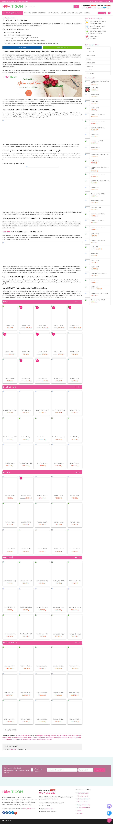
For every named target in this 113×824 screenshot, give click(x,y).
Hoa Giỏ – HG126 (58, 495)
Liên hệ (91, 1)
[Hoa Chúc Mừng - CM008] (75, 426)
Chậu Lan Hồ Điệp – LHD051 (9, 667)
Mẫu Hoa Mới (90, 73)
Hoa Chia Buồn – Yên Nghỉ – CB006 (42, 581)
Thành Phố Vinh (11, 18)
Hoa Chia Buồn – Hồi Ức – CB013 (26, 634)
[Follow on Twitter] (108, 1)
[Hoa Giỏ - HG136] (75, 511)
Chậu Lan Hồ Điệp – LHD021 (74, 693)
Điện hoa (6, 231)
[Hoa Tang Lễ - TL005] (75, 596)
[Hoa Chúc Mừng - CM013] (58, 452)
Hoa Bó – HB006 (74, 351)
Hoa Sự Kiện (79, 13)
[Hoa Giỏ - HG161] (75, 484)
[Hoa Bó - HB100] (58, 341)
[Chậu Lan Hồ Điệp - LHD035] (9, 681)
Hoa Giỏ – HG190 (10, 549)
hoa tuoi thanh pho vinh (49, 737)
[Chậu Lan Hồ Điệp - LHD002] (58, 681)
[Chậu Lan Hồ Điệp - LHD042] (58, 655)
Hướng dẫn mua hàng (83, 805)
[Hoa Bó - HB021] (42, 367)
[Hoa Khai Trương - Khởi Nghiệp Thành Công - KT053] (9, 426)
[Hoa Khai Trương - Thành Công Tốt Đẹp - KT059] (75, 452)
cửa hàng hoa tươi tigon (60, 735)
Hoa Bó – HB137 (42, 325)
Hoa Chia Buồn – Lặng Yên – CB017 (26, 608)
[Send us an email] (109, 1)
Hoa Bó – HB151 (26, 325)
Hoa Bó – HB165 (26, 378)
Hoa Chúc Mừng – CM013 (59, 464)
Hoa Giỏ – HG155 (58, 522)
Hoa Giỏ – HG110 (26, 522)
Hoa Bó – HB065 (74, 378)
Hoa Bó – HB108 (58, 325)
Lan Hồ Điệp (71, 13)
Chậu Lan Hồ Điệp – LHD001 (42, 667)
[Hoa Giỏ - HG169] (42, 538)
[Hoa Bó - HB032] (42, 341)
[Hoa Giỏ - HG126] (58, 484)
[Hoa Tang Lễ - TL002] (58, 596)
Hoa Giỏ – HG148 (58, 549)
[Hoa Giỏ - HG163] (9, 511)
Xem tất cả (77, 301)
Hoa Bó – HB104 (9, 351)
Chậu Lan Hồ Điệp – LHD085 (26, 667)
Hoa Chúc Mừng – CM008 (75, 437)
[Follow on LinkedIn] (12, 812)
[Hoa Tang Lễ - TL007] (58, 623)
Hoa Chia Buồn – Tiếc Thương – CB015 (26, 581)
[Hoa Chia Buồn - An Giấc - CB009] (75, 570)
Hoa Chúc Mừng (91, 55)
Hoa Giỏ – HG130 (26, 495)
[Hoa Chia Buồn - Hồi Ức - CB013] (26, 623)
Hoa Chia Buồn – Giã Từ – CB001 (10, 634)
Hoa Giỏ (63, 13)
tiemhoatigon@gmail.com (28, 808)
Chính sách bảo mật (82, 796)
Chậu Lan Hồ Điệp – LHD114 (58, 720)
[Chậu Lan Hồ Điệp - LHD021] (75, 681)
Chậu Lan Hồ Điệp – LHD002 (58, 693)
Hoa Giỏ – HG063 (75, 549)
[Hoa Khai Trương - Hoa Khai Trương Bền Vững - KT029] (9, 399)
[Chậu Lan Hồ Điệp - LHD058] (75, 708)
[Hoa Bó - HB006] (75, 341)
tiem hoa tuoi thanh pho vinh (33, 739)
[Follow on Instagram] (106, 1)
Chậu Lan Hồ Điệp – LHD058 (74, 720)
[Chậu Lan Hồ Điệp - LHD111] (42, 681)
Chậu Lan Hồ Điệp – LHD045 (26, 720)
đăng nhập (13, 749)
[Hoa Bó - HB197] (75, 314)
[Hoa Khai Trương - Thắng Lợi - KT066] (75, 399)
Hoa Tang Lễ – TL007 (58, 634)
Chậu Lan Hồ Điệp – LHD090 (42, 720)
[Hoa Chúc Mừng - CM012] (42, 452)
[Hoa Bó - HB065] (75, 367)
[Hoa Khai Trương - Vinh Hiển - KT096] (58, 399)
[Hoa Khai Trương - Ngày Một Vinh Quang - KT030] (42, 426)
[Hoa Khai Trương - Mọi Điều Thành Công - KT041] (58, 426)
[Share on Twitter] (6, 730)
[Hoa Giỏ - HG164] (42, 511)
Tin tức (96, 1)
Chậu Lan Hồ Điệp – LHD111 (42, 693)
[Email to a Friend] (9, 730)
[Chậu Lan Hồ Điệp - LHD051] (9, 655)
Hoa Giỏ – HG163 (9, 522)
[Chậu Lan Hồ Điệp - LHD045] (26, 708)
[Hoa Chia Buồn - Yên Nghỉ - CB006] (42, 570)
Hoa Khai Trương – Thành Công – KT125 (26, 411)
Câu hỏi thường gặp (82, 793)
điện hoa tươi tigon (38, 737)
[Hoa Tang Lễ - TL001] (42, 596)
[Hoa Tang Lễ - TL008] (58, 570)
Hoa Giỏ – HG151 (9, 495)
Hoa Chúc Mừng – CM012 (42, 464)
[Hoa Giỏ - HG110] (26, 511)
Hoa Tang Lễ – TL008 (58, 581)
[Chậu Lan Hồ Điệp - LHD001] (42, 655)
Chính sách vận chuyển (83, 799)
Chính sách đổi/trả (82, 802)
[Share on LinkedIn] (15, 730)
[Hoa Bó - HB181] (26, 341)
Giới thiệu (87, 13)
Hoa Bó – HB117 (10, 325)
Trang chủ (27, 13)
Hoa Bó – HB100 (58, 351)
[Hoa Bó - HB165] (26, 367)
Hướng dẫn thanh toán (83, 807)
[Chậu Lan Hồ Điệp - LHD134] (9, 708)
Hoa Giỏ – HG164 (42, 522)
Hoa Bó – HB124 (10, 378)
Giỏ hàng (101, 1)
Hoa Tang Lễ (41, 13)
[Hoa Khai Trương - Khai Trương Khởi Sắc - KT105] (42, 399)
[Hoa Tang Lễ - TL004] (75, 623)
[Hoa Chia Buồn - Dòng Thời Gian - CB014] (9, 570)
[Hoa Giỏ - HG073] (26, 538)
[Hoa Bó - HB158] (58, 367)
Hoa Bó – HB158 (58, 378)
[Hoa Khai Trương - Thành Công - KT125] (26, 399)
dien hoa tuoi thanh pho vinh (24, 737)
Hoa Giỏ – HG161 (74, 495)
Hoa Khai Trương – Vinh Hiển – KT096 (58, 411)
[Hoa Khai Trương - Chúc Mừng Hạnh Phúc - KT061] (26, 426)
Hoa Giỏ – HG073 (26, 549)
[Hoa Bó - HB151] (26, 314)
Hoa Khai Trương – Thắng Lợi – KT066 (75, 411)
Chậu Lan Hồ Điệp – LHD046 (74, 667)
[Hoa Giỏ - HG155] (58, 511)
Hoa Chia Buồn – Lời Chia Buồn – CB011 (9, 608)
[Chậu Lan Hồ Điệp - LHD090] (42, 708)
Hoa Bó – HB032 (42, 351)
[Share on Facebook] (4, 730)
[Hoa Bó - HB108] (58, 314)
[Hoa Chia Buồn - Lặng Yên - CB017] (26, 596)
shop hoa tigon (74, 737)
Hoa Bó (34, 13)
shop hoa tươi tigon (20, 739)
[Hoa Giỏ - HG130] (26, 484)
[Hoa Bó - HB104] (9, 341)
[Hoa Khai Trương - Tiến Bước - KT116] (26, 452)
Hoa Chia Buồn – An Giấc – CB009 (74, 581)
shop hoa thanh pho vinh (62, 737)
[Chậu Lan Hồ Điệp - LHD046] (75, 655)
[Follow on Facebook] (105, 1)
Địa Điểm (4, 18)
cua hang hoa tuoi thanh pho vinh (45, 735)
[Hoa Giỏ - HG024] (42, 484)
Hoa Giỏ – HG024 (42, 495)
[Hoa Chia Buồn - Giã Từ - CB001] (9, 623)
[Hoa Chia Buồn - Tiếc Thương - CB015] (26, 570)
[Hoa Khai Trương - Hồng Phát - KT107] (9, 452)
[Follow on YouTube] (15, 813)
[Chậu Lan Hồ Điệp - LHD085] (26, 655)
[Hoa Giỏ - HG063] (75, 538)
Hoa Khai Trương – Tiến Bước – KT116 (26, 464)
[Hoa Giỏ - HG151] (9, 484)
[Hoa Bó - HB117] (9, 314)
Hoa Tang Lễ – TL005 (75, 607)
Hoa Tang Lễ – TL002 (58, 607)
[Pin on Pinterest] (12, 730)
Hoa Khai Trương (53, 13)
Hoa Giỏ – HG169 (42, 549)
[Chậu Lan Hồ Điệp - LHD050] (26, 681)
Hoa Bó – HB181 (26, 351)
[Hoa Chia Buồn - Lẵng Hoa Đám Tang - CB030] (42, 623)
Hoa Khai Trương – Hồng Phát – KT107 (10, 464)
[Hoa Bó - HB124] (9, 367)
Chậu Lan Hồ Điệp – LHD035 (9, 693)
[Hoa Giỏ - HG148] (58, 538)
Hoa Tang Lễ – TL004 (75, 634)
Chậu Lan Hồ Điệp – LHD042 (58, 667)
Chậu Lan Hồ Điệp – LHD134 (9, 720)
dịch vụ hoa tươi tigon (11, 737)
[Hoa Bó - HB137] (42, 314)
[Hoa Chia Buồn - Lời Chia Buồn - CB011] (9, 596)
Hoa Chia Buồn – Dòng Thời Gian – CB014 (10, 581)
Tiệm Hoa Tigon (49, 808)
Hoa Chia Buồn (90, 52)
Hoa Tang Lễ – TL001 (42, 607)
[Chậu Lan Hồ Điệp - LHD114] (58, 708)
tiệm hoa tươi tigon (47, 739)
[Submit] (76, 6)
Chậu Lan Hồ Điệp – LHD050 (26, 693)
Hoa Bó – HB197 (75, 325)
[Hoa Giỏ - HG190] (9, 538)
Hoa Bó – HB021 (42, 378)
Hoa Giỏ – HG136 (75, 522)
